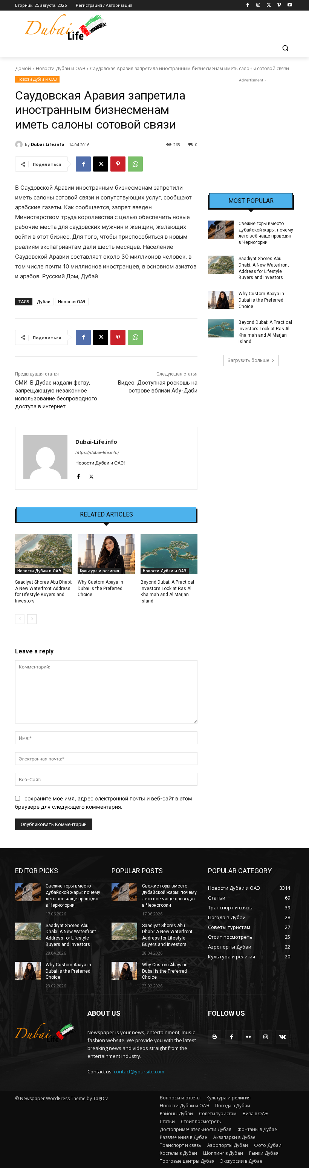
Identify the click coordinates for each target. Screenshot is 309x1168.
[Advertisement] (251, 121)
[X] (269, 5)
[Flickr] (248, 1037)
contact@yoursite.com (139, 1071)
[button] (285, 48)
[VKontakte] (282, 1037)
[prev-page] (19, 619)
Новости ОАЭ (72, 301)
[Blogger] (214, 1037)
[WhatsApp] (135, 164)
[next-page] (32, 619)
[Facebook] (247, 5)
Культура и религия (99, 570)
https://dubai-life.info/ (97, 452)
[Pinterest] (117, 164)
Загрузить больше (248, 360)
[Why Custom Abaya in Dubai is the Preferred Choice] (106, 554)
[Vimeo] (279, 5)
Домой (23, 68)
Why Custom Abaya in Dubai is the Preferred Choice (100, 588)
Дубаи (43, 301)
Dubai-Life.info (47, 144)
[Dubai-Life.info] (20, 144)
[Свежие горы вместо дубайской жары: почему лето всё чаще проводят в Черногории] (221, 230)
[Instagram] (258, 5)
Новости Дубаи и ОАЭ (60, 68)
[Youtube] (289, 5)
